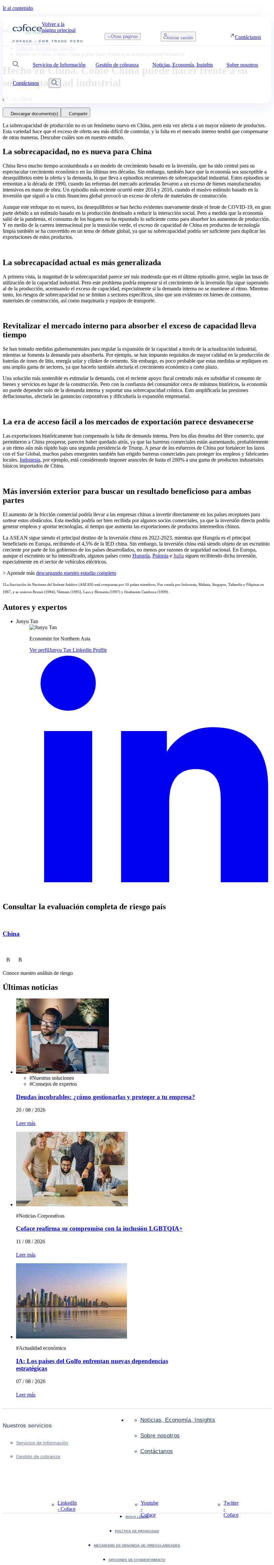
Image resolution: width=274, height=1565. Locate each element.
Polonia (160, 556)
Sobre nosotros (160, 1435)
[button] (16, 65)
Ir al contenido (18, 8)
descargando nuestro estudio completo (76, 573)
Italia (178, 556)
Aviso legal (137, 1517)
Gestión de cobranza (38, 1456)
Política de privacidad (137, 1531)
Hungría (141, 556)
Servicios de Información (42, 1442)
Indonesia (30, 460)
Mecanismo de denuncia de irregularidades (137, 1545)
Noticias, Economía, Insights (178, 1420)
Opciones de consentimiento (137, 1560)
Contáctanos (156, 1451)
